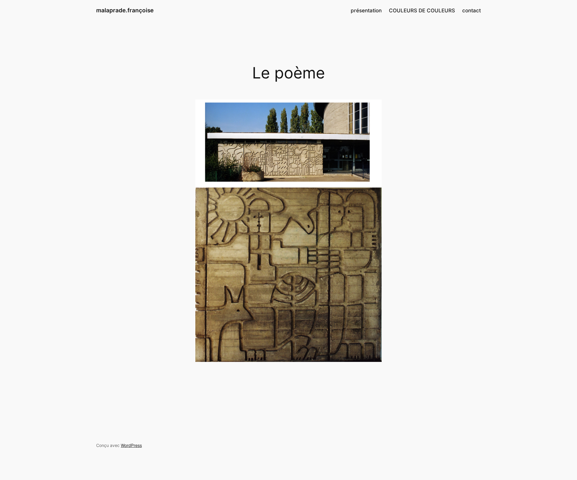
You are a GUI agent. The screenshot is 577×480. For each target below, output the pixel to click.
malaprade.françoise (125, 10)
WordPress (131, 445)
